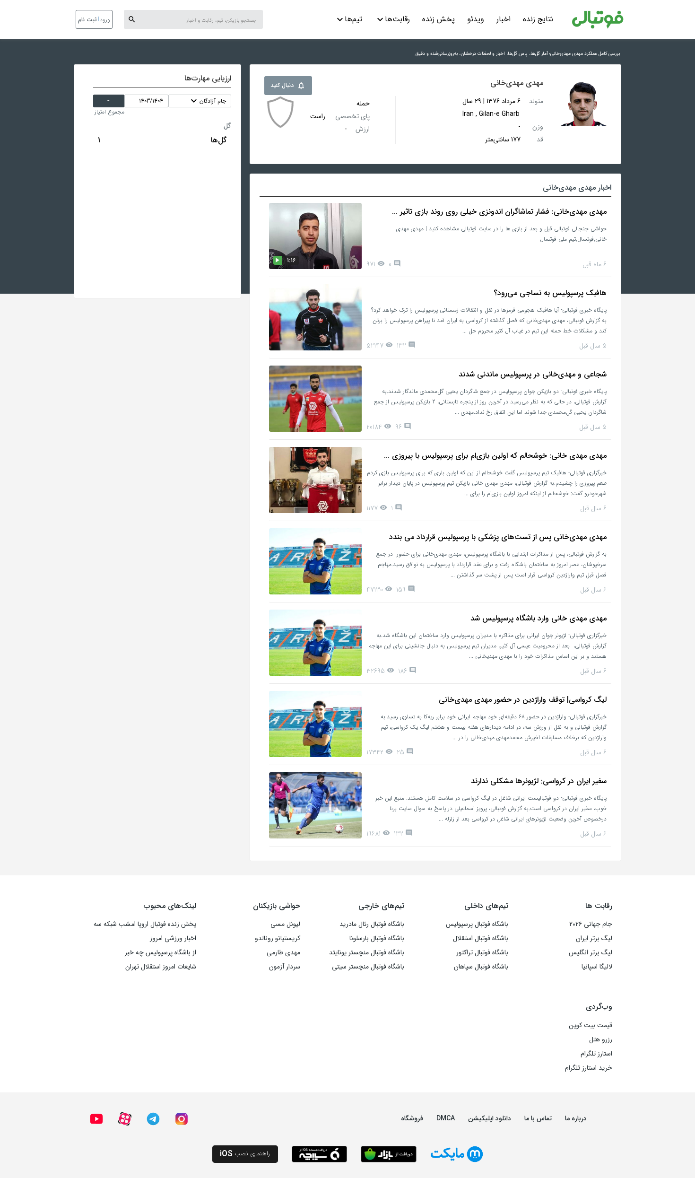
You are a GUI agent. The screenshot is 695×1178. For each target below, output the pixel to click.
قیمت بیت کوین (590, 1025)
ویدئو (475, 19)
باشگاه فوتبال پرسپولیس (477, 924)
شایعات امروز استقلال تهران (160, 966)
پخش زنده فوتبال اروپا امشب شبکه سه (145, 924)
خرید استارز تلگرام (588, 1068)
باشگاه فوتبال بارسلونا (376, 938)
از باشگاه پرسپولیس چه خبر (160, 952)
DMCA (445, 1118)
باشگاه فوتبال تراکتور (482, 952)
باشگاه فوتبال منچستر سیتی (368, 966)
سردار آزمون (284, 966)
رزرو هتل (600, 1039)
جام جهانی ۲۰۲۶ (590, 924)
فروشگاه (412, 1118)
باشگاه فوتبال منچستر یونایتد (366, 952)
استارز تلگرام (596, 1053)
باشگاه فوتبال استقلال (480, 938)
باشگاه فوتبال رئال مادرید (371, 924)
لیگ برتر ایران (594, 938)
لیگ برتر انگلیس (590, 952)
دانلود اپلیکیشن (489, 1118)
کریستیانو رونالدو (277, 938)
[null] (280, 112)
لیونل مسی (285, 924)
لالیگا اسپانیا (597, 966)
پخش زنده (438, 19)
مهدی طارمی (283, 952)
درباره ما (576, 1118)
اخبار (503, 19)
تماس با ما (538, 1118)
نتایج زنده (538, 19)
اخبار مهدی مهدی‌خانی (577, 187)
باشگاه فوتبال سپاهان (481, 966)
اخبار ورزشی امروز (173, 938)
